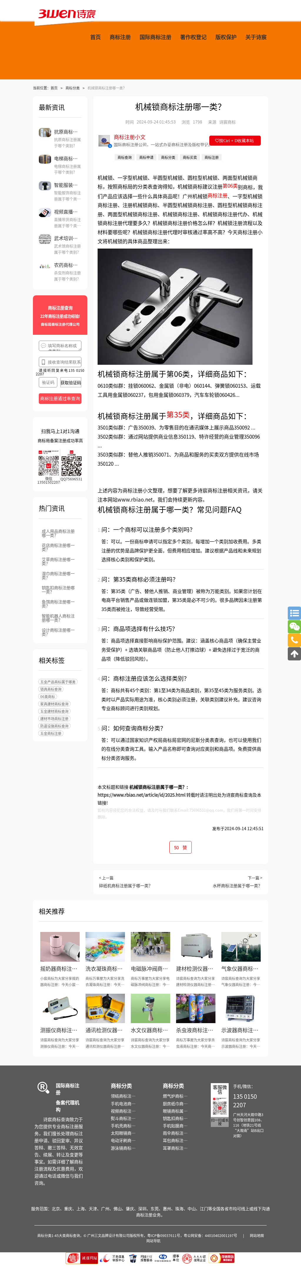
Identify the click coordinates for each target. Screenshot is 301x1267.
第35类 (178, 414)
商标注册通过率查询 (60, 398)
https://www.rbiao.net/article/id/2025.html (141, 795)
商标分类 (73, 87)
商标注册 (218, 195)
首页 (54, 87)
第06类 (230, 185)
